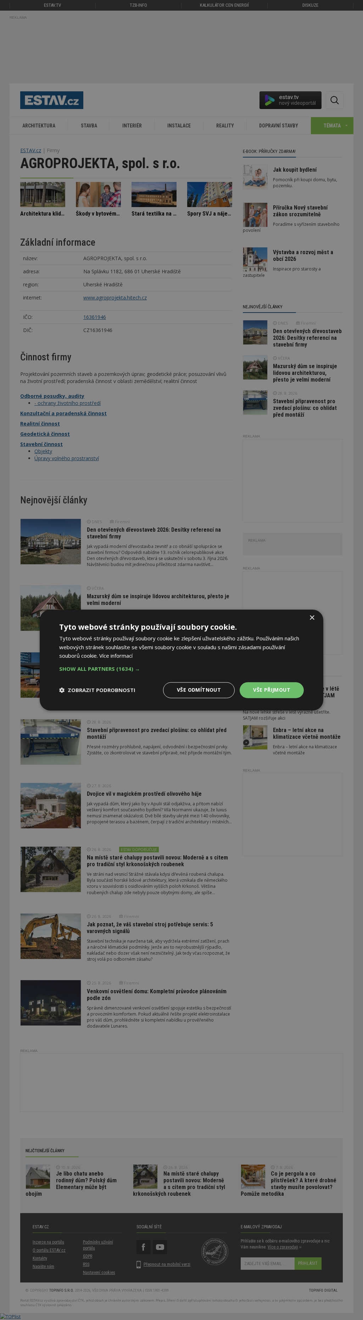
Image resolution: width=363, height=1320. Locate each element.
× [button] (311, 618)
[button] (181, 668)
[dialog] (181, 660)
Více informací (116, 655)
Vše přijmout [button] (271, 689)
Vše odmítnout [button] (199, 689)
